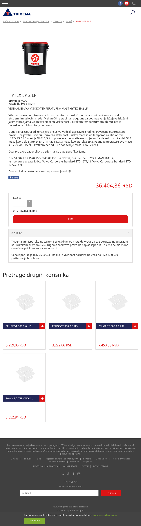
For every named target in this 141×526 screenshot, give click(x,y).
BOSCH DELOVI (100, 466)
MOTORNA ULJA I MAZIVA (45, 466)
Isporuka (74, 462)
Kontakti (87, 459)
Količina (17, 197)
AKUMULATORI (69, 466)
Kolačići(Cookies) (57, 462)
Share (15, 177)
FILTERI (85, 466)
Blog (39, 459)
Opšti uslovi (101, 459)
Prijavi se (87, 462)
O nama (14, 459)
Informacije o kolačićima (105, 515)
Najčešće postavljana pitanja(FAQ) (62, 459)
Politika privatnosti (121, 459)
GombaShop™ (77, 510)
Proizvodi (27, 459)
